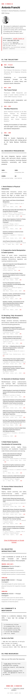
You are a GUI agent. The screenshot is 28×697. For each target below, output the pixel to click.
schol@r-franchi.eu (18, 38)
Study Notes (7, 663)
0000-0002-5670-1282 (13, 40)
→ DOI (20, 206)
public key (15, 42)
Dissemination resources (11, 671)
